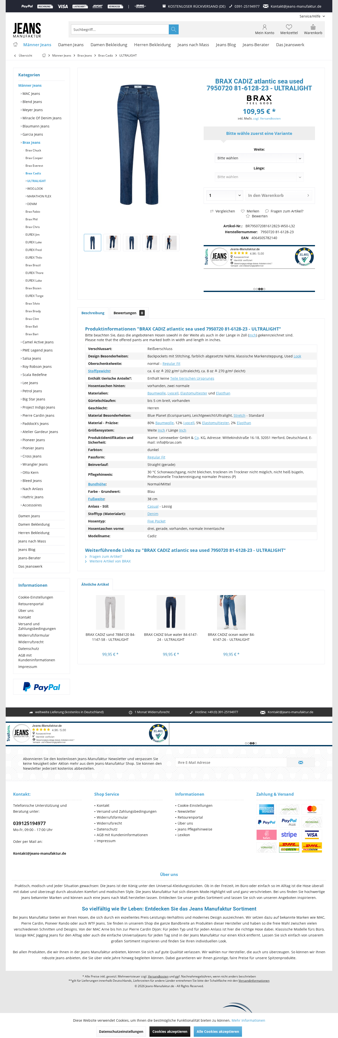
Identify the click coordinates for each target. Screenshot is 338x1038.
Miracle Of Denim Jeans (42, 118)
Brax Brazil (33, 265)
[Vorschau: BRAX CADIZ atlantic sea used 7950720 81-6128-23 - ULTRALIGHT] (92, 242)
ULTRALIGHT (36, 181)
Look (297, 356)
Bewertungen (128, 313)
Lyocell (173, 393)
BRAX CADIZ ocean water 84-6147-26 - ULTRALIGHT (231, 637)
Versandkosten (158, 976)
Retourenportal (31, 604)
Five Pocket (156, 521)
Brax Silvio (32, 303)
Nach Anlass (32, 488)
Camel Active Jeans (38, 342)
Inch (252, 335)
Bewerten (259, 216)
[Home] (15, 45)
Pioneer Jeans (33, 439)
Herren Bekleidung (33, 532)
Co (196, 437)
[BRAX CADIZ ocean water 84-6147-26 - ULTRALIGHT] (231, 612)
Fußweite (96, 499)
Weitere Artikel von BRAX (110, 561)
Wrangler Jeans (35, 464)
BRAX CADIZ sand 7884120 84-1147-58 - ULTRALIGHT (110, 637)
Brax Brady (33, 311)
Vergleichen (225, 211)
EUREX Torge (34, 296)
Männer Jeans (30, 85)
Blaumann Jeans (35, 126)
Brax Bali (31, 326)
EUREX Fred (33, 250)
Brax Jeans (31, 142)
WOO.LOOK (34, 189)
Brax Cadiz (33, 173)
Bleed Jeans (32, 480)
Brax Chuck (33, 150)
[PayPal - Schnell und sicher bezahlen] (41, 686)
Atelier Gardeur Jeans (40, 431)
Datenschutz (28, 648)
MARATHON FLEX (38, 196)
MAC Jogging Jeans (42, 935)
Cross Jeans (32, 456)
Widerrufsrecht (31, 642)
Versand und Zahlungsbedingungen (37, 626)
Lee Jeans (30, 382)
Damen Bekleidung (34, 524)
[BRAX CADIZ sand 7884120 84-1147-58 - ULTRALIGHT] (110, 612)
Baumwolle (156, 393)
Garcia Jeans (32, 134)
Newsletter (187, 811)
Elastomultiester (193, 393)
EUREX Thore (34, 273)
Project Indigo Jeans (38, 407)
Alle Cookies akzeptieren (218, 1031)
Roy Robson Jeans (37, 366)
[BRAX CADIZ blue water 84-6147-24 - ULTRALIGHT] (171, 612)
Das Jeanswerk (30, 566)
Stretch (239, 415)
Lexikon (184, 834)
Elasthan (223, 393)
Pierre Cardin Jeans (38, 415)
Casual (153, 506)
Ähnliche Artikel (95, 584)
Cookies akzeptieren (169, 1031)
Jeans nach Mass (32, 541)
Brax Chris (32, 227)
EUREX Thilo (33, 257)
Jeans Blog (26, 549)
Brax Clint (32, 319)
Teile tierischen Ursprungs (192, 378)
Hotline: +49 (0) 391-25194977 (216, 712)
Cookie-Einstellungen (35, 597)
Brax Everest (34, 166)
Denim (152, 513)
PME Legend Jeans (37, 350)
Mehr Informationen (248, 1020)
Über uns (26, 610)
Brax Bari (31, 334)
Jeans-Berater (29, 558)
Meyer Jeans (32, 109)
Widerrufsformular (33, 635)
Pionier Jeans (33, 448)
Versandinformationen (254, 980)
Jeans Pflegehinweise (195, 829)
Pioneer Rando (57, 923)
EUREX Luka (33, 280)
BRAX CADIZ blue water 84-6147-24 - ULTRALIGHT (171, 637)
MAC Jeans (31, 93)
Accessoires (32, 505)
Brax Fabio (32, 211)
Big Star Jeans (33, 399)
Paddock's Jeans (35, 423)
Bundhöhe (97, 484)
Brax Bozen (33, 288)
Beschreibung (92, 313)
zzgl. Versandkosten (267, 118)
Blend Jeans (32, 101)
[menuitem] (310, 16)
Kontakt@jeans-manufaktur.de (290, 712)
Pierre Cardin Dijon (145, 929)
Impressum (27, 666)
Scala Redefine (34, 374)
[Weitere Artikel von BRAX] (259, 99)
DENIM (31, 204)
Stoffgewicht (99, 371)
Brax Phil (31, 219)
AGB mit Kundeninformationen (36, 657)
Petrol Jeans (32, 391)
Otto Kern (30, 472)
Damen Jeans (29, 516)
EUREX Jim (32, 234)
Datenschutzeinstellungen (121, 1031)
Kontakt (24, 617)
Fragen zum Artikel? (286, 211)
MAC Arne (101, 929)
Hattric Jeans (33, 497)
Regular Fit (171, 363)
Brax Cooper (34, 158)
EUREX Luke (33, 242)
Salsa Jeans (31, 358)
